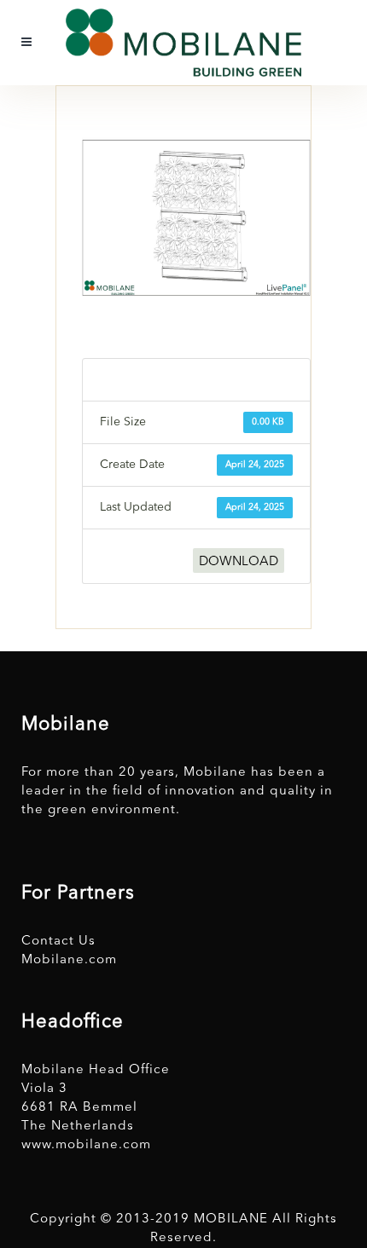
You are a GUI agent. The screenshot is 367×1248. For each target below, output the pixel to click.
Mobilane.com (69, 960)
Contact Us (58, 941)
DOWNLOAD (238, 562)
